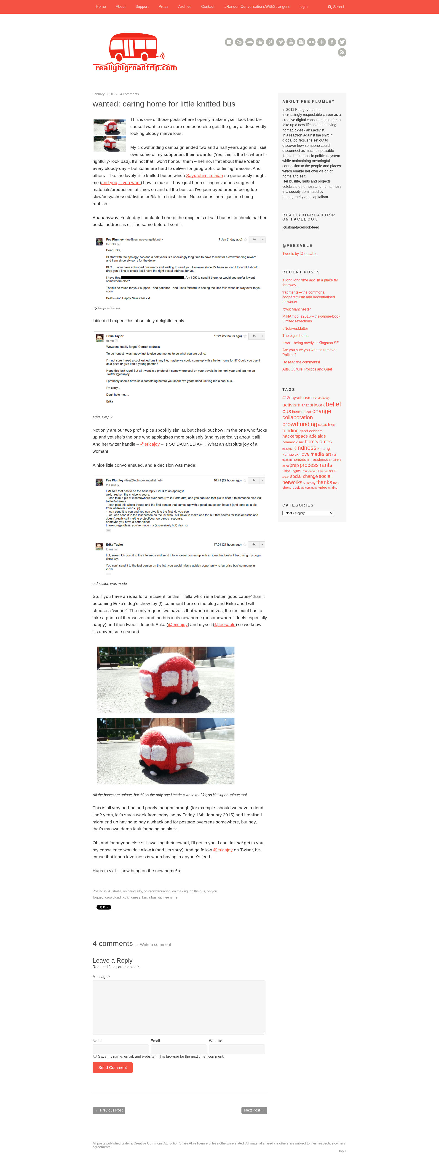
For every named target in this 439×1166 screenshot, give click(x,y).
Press (163, 6)
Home (101, 6)
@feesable (225, 624)
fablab (322, 425)
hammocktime (293, 442)
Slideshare (260, 42)
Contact (207, 6)
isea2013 (287, 448)
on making (180, 891)
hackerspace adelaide (304, 436)
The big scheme (295, 336)
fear (332, 424)
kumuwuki (291, 454)
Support (142, 6)
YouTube (290, 42)
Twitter (342, 42)
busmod (298, 412)
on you (212, 891)
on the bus (197, 891)
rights (296, 471)
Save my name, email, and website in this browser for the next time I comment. (161, 1056)
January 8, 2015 (105, 94)
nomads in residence (310, 459)
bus (286, 411)
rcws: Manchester (296, 309)
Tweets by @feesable (299, 254)
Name (97, 1041)
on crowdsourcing (157, 891)
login (304, 6)
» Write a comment (154, 944)
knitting (323, 448)
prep (294, 465)
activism (291, 405)
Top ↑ (342, 1151)
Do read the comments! (301, 362)
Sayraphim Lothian (204, 175)
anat (305, 405)
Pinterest (270, 42)
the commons (309, 487)
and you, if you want (121, 182)
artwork (317, 404)
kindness (133, 897)
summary (309, 483)
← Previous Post (109, 1110)
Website (215, 1041)
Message (101, 977)
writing (332, 487)
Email (155, 1041)
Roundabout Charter (315, 471)
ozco (285, 466)
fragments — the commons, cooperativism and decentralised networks (308, 297)
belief (333, 404)
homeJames (318, 441)
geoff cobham (311, 431)
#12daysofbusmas (299, 397)
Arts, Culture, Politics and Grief (307, 369)
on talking (335, 459)
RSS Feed (342, 52)
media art (321, 454)
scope (285, 477)
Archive (184, 6)
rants (326, 465)
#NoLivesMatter (295, 328)
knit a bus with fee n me (159, 897)
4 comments (129, 94)
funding (290, 430)
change (321, 411)
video (322, 487)
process (309, 465)
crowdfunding (115, 897)
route (333, 471)
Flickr (311, 42)
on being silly (132, 891)
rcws (287, 470)
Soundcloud (249, 42)
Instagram (301, 42)
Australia (114, 891)
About (121, 6)
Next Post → (254, 1110)
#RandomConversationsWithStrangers (257, 6)
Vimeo (280, 42)
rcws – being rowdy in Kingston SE (310, 343)
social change (304, 476)
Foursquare (239, 42)
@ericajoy (150, 444)
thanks (324, 482)
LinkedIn (229, 42)
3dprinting (323, 398)
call (308, 412)
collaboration (297, 417)
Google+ (321, 42)
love (305, 454)
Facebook (332, 42)
